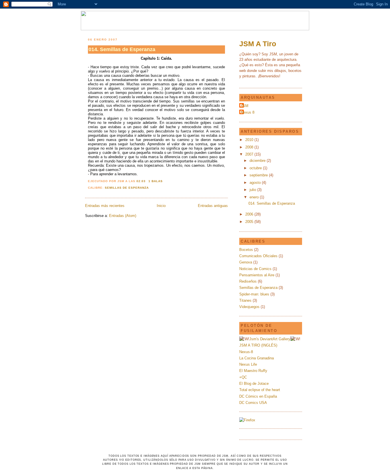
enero (255, 197)
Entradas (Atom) (122, 216)
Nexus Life (248, 364)
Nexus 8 (247, 112)
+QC (243, 377)
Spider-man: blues (254, 294)
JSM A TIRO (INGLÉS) (258, 345)
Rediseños (248, 281)
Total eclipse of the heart (259, 390)
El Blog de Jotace (254, 383)
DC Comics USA (253, 402)
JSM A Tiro (257, 44)
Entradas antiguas (213, 206)
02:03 (141, 181)
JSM (244, 106)
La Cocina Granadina (256, 358)
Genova (245, 262)
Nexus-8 (246, 352)
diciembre (258, 160)
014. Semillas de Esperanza (122, 49)
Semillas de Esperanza (127, 187)
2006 (249, 214)
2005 (249, 222)
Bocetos (246, 249)
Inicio (161, 206)
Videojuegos (249, 307)
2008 (249, 147)
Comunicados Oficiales (258, 256)
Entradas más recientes (104, 206)
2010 (249, 140)
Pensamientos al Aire (256, 275)
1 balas (155, 181)
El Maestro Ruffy (253, 371)
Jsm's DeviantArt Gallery (269, 339)
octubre (256, 168)
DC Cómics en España (258, 396)
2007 (249, 154)
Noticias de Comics (255, 269)
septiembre (259, 175)
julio (253, 190)
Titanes (245, 300)
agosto (256, 182)
